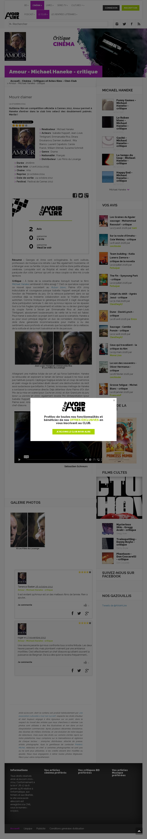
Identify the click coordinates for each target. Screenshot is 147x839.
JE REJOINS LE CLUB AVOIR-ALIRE (73, 432)
